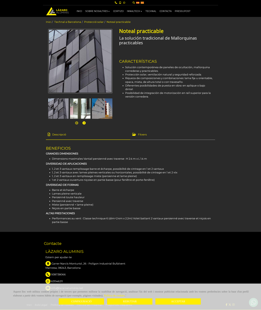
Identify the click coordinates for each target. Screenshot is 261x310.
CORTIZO (118, 11)
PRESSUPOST (182, 11)
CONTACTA (166, 11)
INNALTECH (134, 11)
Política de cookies (114, 295)
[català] (142, 2)
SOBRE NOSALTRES (96, 11)
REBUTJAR (130, 301)
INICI (79, 11)
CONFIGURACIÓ (81, 301)
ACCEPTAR (178, 301)
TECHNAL (150, 11)
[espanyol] (137, 2)
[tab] (88, 134)
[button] (84, 123)
